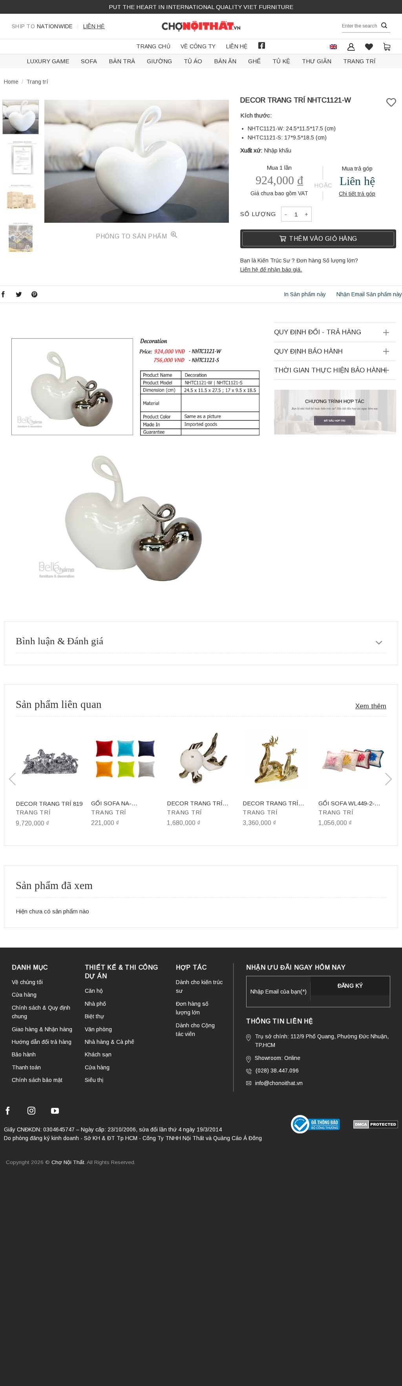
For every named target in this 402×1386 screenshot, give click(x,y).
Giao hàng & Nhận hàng (42, 1029)
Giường (159, 61)
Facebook (262, 46)
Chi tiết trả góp (357, 194)
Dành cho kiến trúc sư (199, 986)
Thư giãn (316, 61)
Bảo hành (24, 1054)
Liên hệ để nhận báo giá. (271, 269)
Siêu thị (94, 1080)
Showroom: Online (277, 1058)
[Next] (215, 161)
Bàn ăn (225, 61)
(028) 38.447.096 (277, 1070)
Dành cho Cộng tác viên (195, 1029)
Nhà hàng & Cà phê (109, 1042)
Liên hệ (94, 26)
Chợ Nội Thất (67, 1162)
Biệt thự (94, 1016)
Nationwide (42, 26)
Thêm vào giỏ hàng (323, 238)
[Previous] (58, 161)
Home (11, 82)
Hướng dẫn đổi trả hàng (41, 1042)
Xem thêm (370, 706)
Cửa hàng (24, 995)
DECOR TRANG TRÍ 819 (49, 803)
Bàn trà (122, 61)
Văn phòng (98, 1029)
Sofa (89, 61)
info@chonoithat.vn (279, 1083)
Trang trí (359, 61)
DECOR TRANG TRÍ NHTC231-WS (195, 803)
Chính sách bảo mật (37, 1080)
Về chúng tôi (27, 982)
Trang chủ (153, 46)
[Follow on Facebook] (8, 1112)
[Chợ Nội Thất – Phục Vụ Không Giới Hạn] (201, 26)
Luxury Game (48, 61)
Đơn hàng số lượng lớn (192, 1008)
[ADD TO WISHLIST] (391, 103)
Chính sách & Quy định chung (41, 1012)
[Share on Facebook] (3, 294)
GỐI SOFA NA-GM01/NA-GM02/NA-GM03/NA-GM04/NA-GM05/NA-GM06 (119, 803)
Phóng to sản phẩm (132, 236)
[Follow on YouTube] (55, 1112)
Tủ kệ (281, 61)
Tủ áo (193, 61)
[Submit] (384, 26)
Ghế (254, 61)
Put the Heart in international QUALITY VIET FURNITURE (201, 7)
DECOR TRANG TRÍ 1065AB (270, 803)
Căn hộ (94, 991)
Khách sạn (98, 1054)
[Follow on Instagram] (31, 1112)
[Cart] (386, 46)
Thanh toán (26, 1067)
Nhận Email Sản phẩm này (369, 294)
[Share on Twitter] (19, 294)
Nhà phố (95, 1004)
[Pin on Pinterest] (34, 294)
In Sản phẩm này (305, 294)
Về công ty (198, 46)
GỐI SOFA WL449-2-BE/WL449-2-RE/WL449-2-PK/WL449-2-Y (351, 803)
